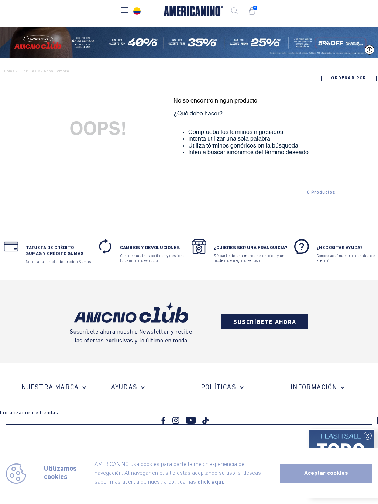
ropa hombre (56, 71)
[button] (124, 10)
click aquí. (210, 482)
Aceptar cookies (326, 473)
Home (9, 71)
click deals (29, 71)
